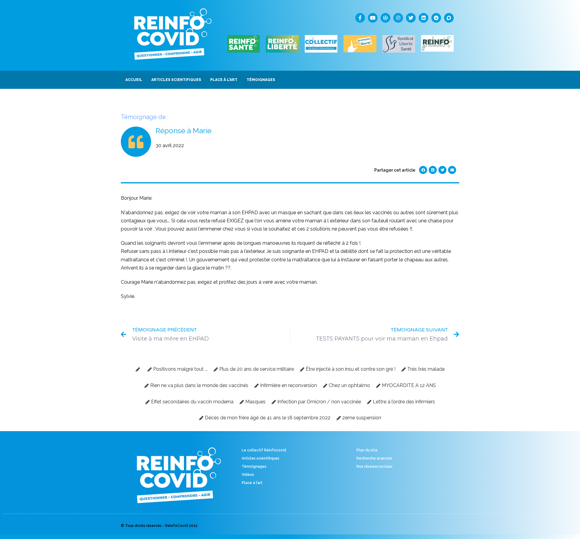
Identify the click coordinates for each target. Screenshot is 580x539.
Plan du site (367, 450)
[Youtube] (373, 18)
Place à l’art (252, 483)
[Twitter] (411, 18)
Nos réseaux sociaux (374, 466)
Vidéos (248, 475)
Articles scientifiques (260, 458)
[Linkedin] (423, 18)
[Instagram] (398, 18)
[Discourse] (449, 18)
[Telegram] (436, 18)
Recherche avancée (374, 458)
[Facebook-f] (360, 18)
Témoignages (254, 466)
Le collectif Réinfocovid (264, 450)
